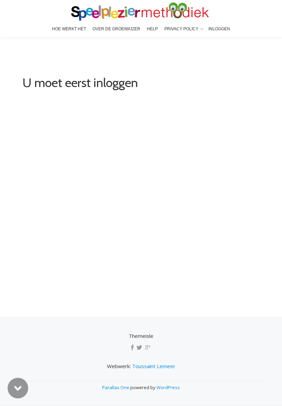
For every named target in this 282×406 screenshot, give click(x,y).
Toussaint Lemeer (153, 366)
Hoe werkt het (69, 28)
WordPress (168, 387)
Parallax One (116, 387)
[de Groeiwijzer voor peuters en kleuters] (141, 12)
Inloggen (219, 28)
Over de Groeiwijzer (116, 28)
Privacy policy (181, 28)
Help (152, 28)
